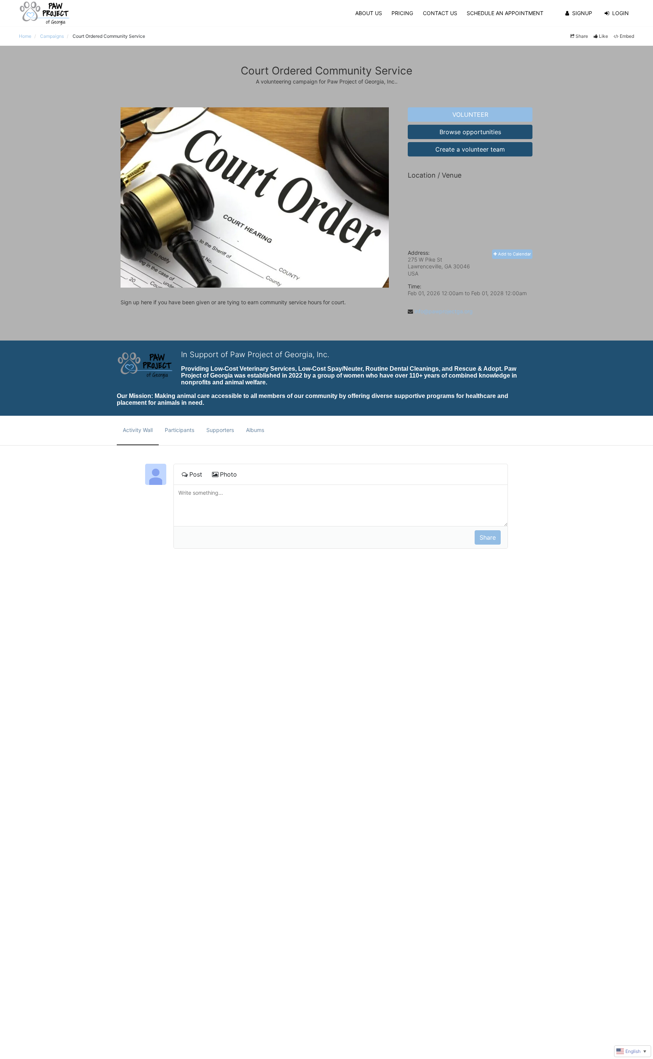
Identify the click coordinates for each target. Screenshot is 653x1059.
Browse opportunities (470, 132)
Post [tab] (195, 474)
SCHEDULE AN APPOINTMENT (505, 13)
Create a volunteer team (470, 149)
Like (603, 36)
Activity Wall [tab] (138, 430)
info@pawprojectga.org (444, 311)
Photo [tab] (228, 474)
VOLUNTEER (470, 114)
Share (582, 36)
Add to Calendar (514, 254)
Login (620, 13)
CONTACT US (440, 13)
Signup (582, 13)
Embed (627, 36)
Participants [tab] (179, 430)
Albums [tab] (255, 430)
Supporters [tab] (220, 430)
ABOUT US (368, 13)
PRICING (402, 13)
